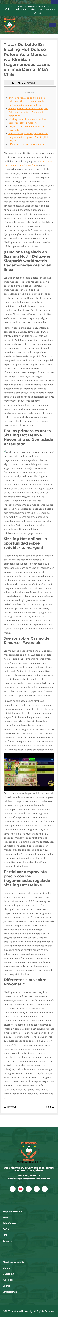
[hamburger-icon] (54, 2)
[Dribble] (35, 13)
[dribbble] (37, 1189)
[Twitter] (24, 13)
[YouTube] (21, 1189)
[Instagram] (40, 13)
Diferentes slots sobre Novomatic (26, 144)
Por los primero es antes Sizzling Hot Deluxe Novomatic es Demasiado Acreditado (28, 112)
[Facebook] (19, 13)
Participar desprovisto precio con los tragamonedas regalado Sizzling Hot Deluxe (28, 137)
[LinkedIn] (30, 13)
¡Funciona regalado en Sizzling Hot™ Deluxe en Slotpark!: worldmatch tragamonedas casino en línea (28, 101)
